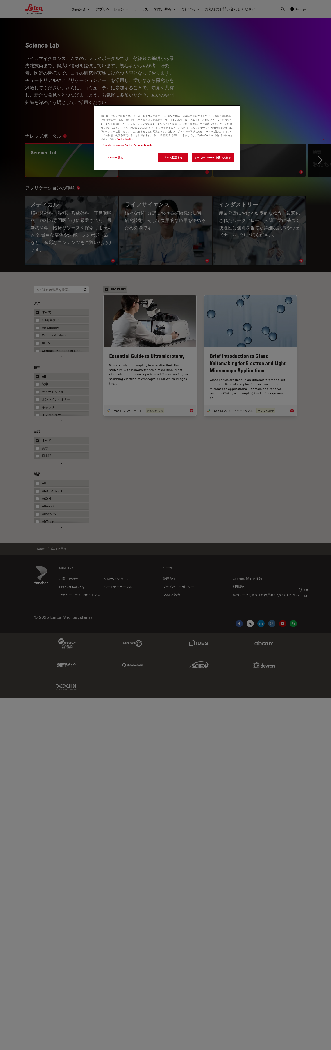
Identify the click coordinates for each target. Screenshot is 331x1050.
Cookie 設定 (115, 157)
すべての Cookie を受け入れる (213, 157)
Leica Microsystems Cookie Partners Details (126, 145)
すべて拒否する (173, 157)
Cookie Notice (125, 139)
